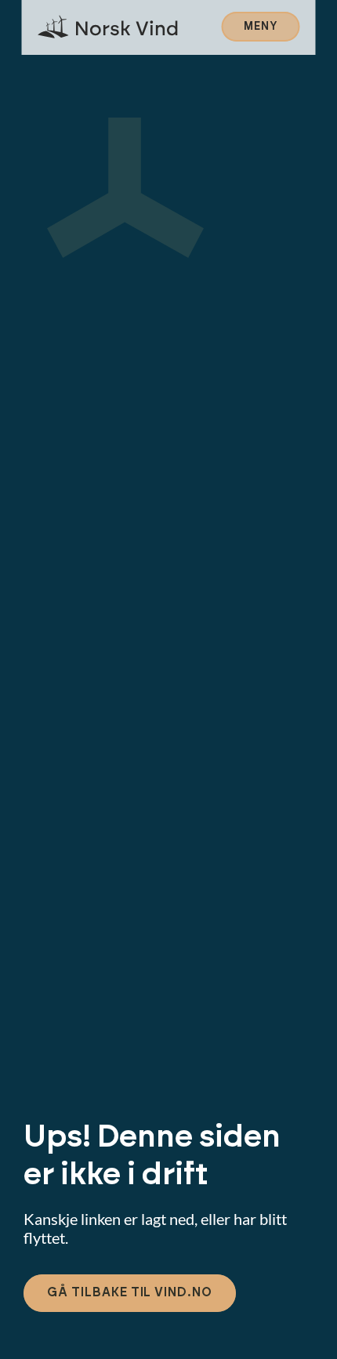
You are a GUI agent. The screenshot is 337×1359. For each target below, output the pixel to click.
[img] (108, 27)
